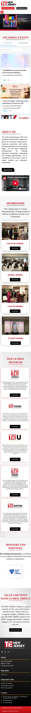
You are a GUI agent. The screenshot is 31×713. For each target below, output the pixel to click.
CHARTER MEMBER (15, 306)
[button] (2, 12)
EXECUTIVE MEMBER (15, 243)
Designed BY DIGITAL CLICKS (10, 711)
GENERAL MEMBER (15, 275)
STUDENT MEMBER (15, 338)
